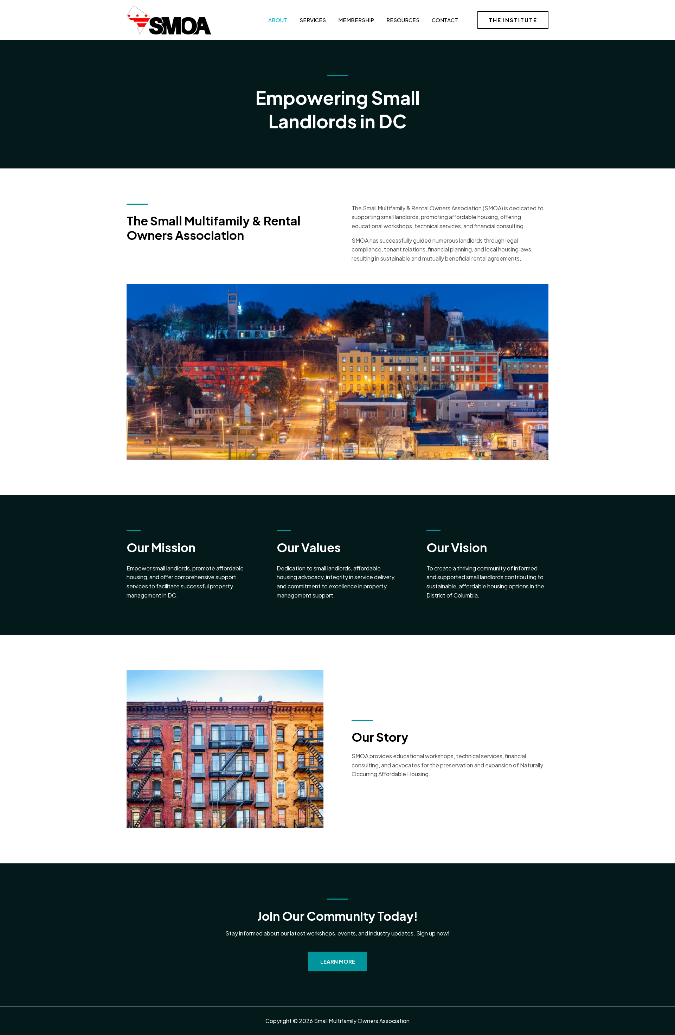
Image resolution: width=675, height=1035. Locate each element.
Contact (445, 20)
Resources (402, 20)
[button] (512, 20)
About (277, 20)
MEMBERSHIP (356, 20)
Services (313, 20)
